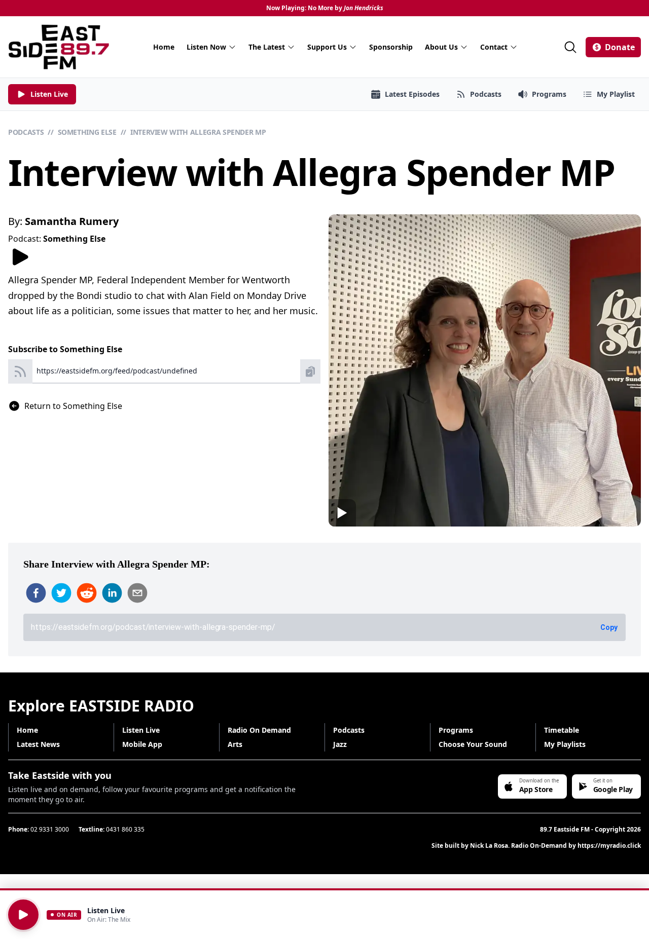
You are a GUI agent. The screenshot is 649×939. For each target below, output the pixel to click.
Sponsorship (391, 47)
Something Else (87, 132)
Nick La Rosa (489, 845)
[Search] (570, 47)
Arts (235, 744)
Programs (456, 730)
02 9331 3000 (49, 829)
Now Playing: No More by (324, 8)
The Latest (266, 47)
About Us (441, 47)
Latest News (38, 744)
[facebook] (36, 593)
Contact (494, 47)
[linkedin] (112, 593)
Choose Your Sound (473, 744)
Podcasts (26, 132)
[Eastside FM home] (59, 46)
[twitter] (61, 593)
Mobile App (142, 744)
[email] (137, 593)
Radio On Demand (259, 730)
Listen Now (206, 47)
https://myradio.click (609, 845)
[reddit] (87, 593)
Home (163, 47)
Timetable (561, 730)
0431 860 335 (125, 829)
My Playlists (565, 744)
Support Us (327, 47)
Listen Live (141, 730)
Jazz (340, 744)
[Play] (23, 914)
